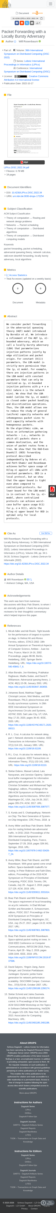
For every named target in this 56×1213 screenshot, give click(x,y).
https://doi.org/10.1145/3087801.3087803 (28, 930)
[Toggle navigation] (50, 4)
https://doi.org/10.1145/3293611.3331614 (28, 892)
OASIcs (28, 1113)
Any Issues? (50, 1203)
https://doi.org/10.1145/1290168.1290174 (28, 988)
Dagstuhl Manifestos (28, 1132)
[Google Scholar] (49, 819)
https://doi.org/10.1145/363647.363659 (27, 686)
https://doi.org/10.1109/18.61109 (24, 748)
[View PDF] (28, 127)
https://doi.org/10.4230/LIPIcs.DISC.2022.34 (26, 563)
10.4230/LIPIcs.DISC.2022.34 (27, 192)
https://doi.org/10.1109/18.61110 (30, 765)
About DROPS (34, 1206)
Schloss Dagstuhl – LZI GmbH (30, 1203)
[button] (38, 23)
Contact (34, 1209)
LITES (28, 1135)
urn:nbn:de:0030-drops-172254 (28, 196)
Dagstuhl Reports (28, 1128)
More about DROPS (28, 1093)
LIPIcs (28, 1110)
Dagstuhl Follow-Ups (28, 1116)
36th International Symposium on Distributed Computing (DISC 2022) (26, 54)
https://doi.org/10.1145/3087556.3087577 (28, 806)
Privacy (24, 1209)
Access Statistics (18, 275)
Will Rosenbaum (28, 41)
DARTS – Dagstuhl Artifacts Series (28, 1125)
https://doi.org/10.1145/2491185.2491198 (28, 1022)
